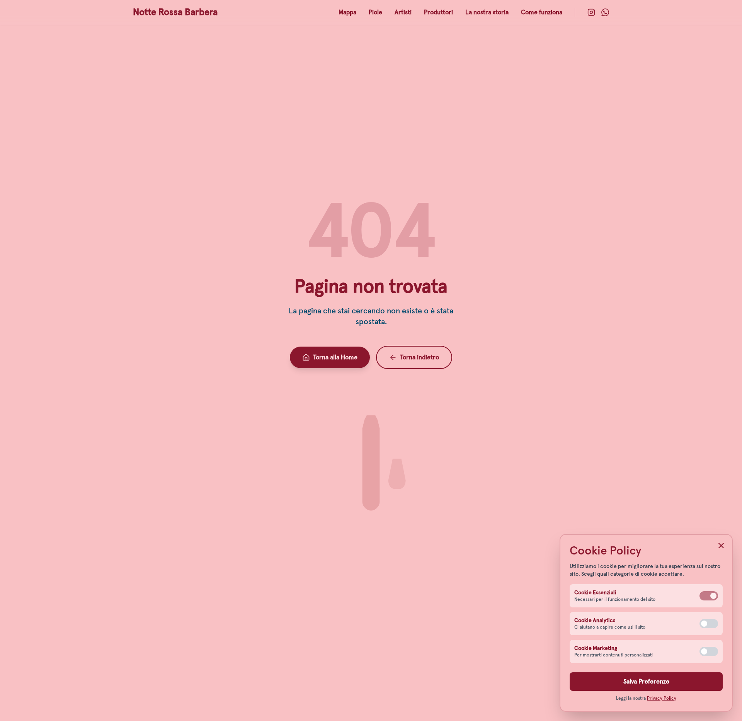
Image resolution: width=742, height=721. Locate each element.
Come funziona (541, 12)
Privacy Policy (661, 698)
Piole (375, 12)
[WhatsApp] (605, 12)
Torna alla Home (335, 357)
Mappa (347, 12)
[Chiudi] (721, 545)
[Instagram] (591, 12)
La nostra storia (487, 12)
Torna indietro (419, 357)
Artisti (403, 12)
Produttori (438, 12)
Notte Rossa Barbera (175, 12)
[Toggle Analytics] (708, 623)
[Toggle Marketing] (708, 651)
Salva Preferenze (646, 681)
